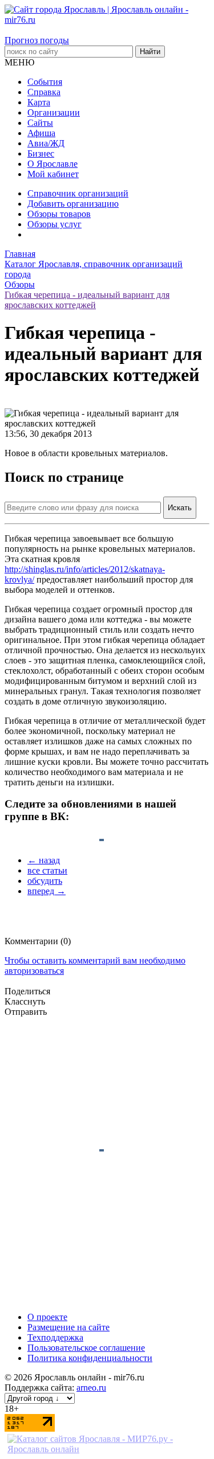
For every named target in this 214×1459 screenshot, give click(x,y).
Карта (38, 102)
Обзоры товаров (59, 214)
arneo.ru (91, 1387)
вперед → (46, 891)
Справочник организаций (77, 193)
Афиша (41, 133)
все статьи (47, 870)
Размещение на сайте (68, 1327)
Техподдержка (55, 1337)
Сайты (40, 123)
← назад (43, 860)
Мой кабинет (53, 174)
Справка (43, 92)
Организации (53, 112)
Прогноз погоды (37, 40)
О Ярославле (52, 164)
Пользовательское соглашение (86, 1348)
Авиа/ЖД (45, 143)
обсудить (44, 881)
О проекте (47, 1317)
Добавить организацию (73, 203)
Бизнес (40, 153)
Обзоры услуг (54, 224)
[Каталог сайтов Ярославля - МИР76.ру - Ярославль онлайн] (107, 1449)
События (44, 82)
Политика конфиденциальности (89, 1358)
